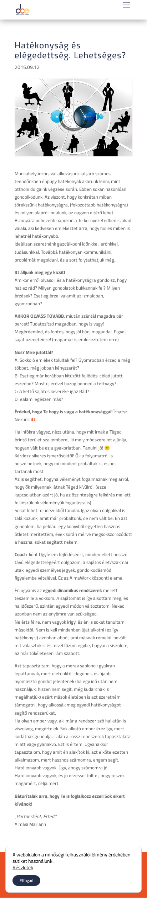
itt (33, 419)
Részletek (22, 867)
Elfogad (26, 880)
